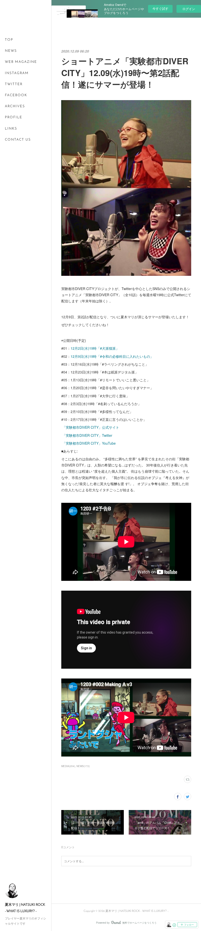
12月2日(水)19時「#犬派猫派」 (95, 348)
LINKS (11, 129)
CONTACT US (18, 140)
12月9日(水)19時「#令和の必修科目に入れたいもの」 (112, 356)
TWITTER (14, 84)
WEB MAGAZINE (21, 62)
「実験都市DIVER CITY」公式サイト (90, 427)
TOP (9, 40)
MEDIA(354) (68, 766)
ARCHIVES (15, 106)
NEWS (11, 51)
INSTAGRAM (17, 73)
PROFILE (13, 117)
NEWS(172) (83, 766)
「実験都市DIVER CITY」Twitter (86, 435)
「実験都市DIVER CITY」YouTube (88, 443)
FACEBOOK (16, 95)
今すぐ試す (160, 8)
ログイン (188, 8)
